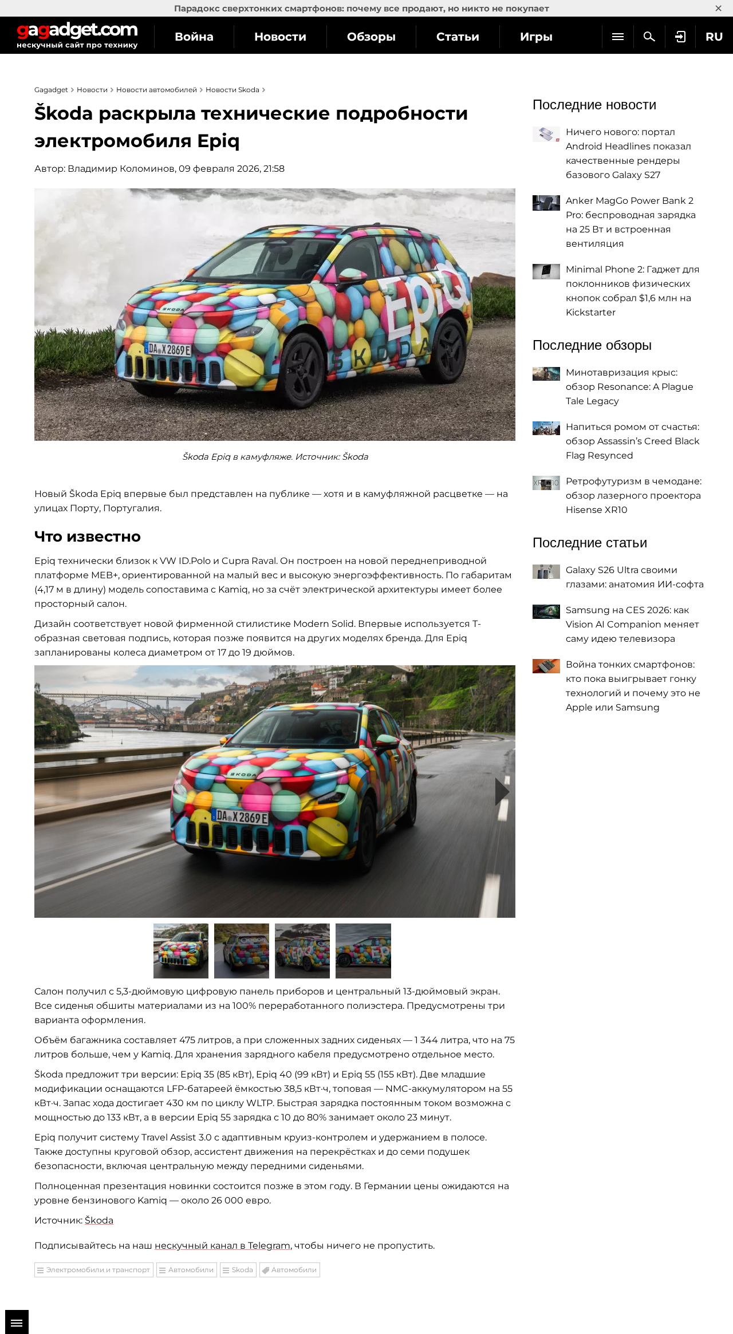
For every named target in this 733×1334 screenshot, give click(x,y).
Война (194, 37)
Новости (280, 37)
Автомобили (191, 1269)
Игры (536, 37)
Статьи (457, 37)
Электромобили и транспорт (98, 1269)
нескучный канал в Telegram (222, 1245)
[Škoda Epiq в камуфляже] (274, 791)
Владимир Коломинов (121, 168)
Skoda (242, 1269)
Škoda (99, 1220)
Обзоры (371, 37)
